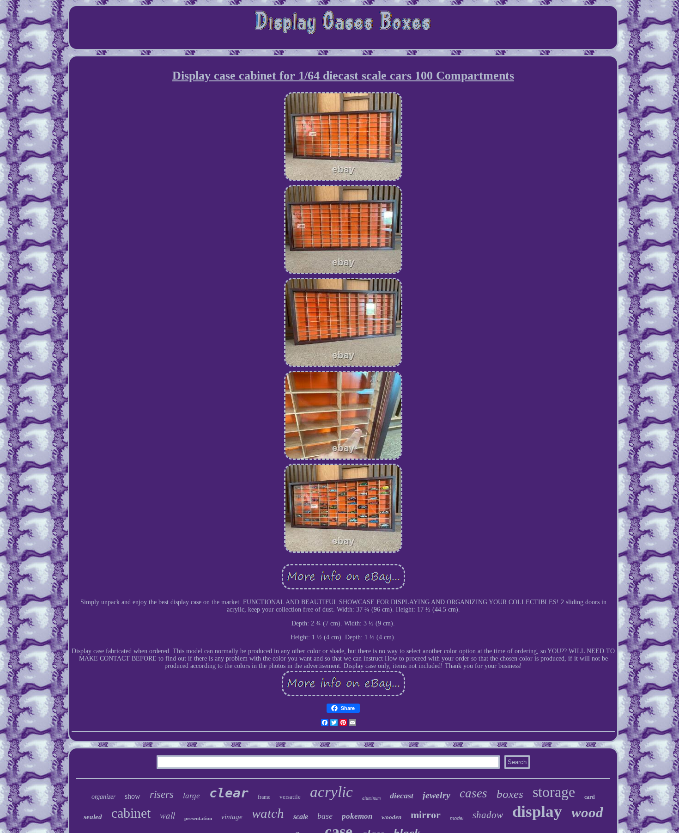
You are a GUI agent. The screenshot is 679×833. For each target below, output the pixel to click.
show (132, 796)
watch (268, 813)
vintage (231, 817)
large (191, 795)
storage (554, 792)
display (537, 811)
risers (162, 794)
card (589, 797)
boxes (510, 794)
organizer (103, 796)
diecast (401, 795)
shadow (488, 815)
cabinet (131, 813)
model (456, 818)
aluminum (371, 798)
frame (264, 797)
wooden (391, 817)
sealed (93, 817)
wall (167, 815)
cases (473, 793)
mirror (426, 815)
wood (587, 812)
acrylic (331, 792)
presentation (198, 818)
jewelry (436, 795)
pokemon (357, 816)
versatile (290, 796)
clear (229, 793)
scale (300, 817)
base (325, 816)
